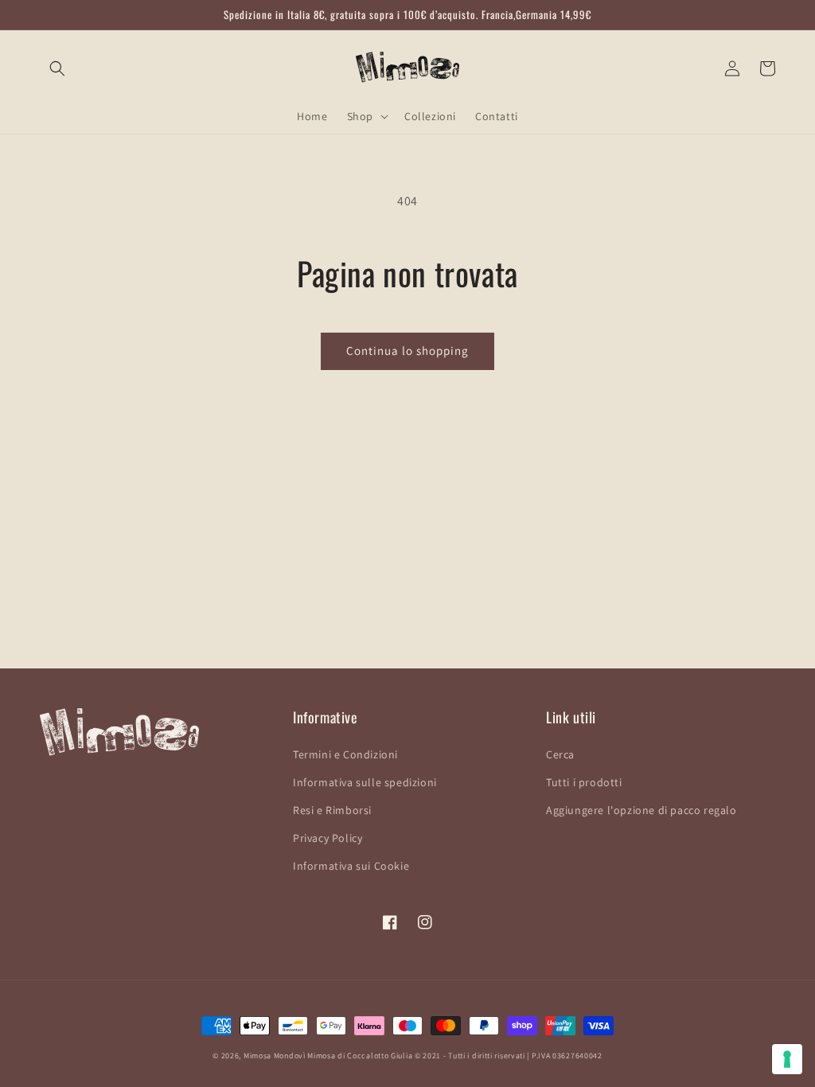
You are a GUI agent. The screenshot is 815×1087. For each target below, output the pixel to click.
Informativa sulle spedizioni (365, 782)
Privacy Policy (327, 838)
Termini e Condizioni (345, 754)
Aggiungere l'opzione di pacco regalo (641, 810)
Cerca (560, 754)
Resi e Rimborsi (332, 810)
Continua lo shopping (407, 350)
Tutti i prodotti (584, 782)
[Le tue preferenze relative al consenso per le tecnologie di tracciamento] (787, 1059)
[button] (57, 68)
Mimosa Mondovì (275, 1055)
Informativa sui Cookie (351, 866)
